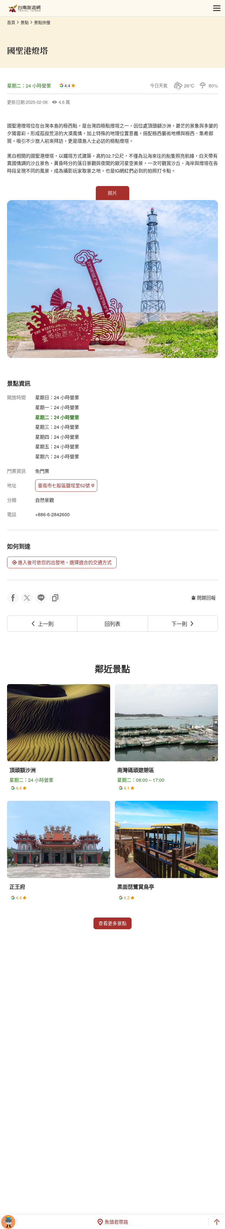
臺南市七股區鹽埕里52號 (64, 485)
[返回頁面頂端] (217, 1222)
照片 (112, 193)
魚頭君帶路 (116, 1221)
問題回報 (206, 597)
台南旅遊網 (24, 8)
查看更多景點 (112, 923)
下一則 (179, 623)
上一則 (46, 623)
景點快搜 (42, 22)
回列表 (112, 623)
